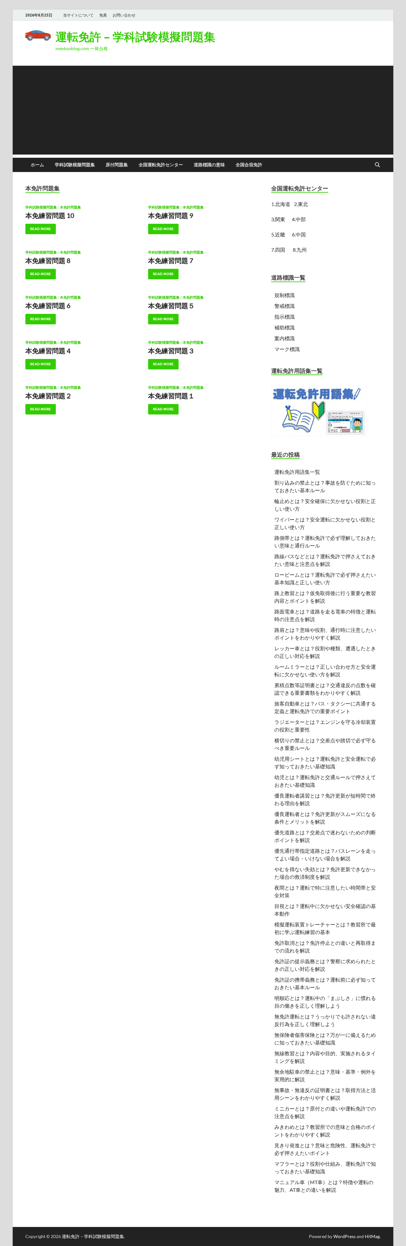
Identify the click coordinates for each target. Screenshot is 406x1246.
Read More (38, 227)
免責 (103, 15)
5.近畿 (278, 234)
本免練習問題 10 (49, 215)
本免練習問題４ (48, 351)
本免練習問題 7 (170, 260)
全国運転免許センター (161, 164)
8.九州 (300, 250)
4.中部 (299, 219)
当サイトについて (78, 15)
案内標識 (284, 338)
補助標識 (284, 327)
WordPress (344, 1236)
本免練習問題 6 (47, 305)
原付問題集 (117, 164)
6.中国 (299, 234)
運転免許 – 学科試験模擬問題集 (135, 36)
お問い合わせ (124, 15)
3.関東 (279, 219)
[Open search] (377, 165)
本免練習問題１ (171, 396)
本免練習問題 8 (47, 260)
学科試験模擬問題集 (75, 164)
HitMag (372, 1236)
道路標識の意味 (209, 164)
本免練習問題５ (171, 305)
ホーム (37, 164)
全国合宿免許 (249, 164)
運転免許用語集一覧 (297, 472)
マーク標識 (287, 349)
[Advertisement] (203, 110)
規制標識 (284, 295)
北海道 (282, 204)
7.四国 (278, 250)
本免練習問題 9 (170, 215)
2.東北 (301, 204)
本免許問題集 (70, 207)
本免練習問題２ (48, 396)
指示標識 (284, 317)
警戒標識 (284, 306)
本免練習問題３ (171, 351)
